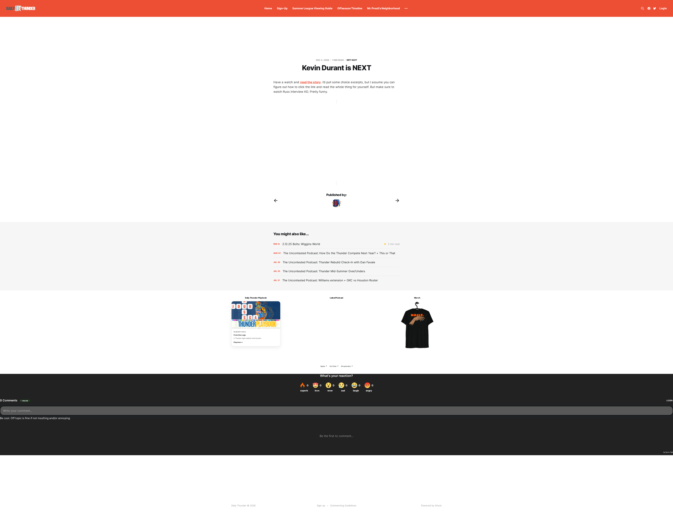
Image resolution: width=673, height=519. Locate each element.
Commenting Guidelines (343, 505)
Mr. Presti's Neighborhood (383, 8)
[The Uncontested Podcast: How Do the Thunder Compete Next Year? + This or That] (336, 253)
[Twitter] (654, 8)
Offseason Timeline (349, 8)
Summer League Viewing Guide (312, 8)
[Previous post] (275, 200)
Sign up (321, 505)
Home (268, 8)
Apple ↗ (323, 366)
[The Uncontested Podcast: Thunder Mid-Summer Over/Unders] (336, 271)
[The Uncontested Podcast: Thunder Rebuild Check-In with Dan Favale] (336, 262)
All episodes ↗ (347, 366)
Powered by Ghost (431, 505)
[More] (406, 8)
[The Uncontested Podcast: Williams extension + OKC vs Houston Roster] (336, 280)
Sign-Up (282, 8)
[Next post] (397, 200)
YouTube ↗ (334, 366)
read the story (310, 82)
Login (663, 8)
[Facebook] (649, 8)
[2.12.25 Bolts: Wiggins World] (336, 244)
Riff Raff (352, 60)
